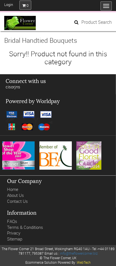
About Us (15, 195)
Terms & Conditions (25, 227)
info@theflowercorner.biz (79, 253)
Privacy (13, 233)
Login (8, 4)
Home (12, 189)
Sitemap (14, 239)
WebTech (84, 262)
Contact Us (17, 201)
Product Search (96, 22)
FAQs (12, 221)
